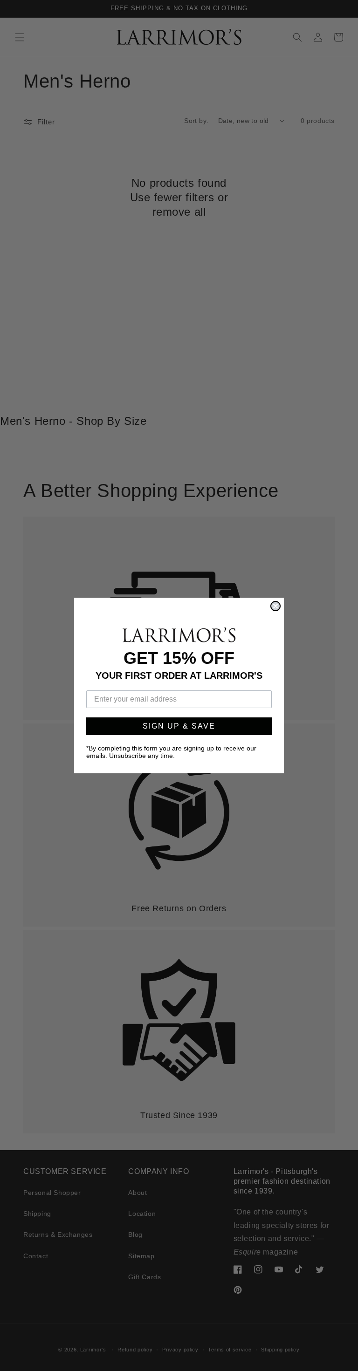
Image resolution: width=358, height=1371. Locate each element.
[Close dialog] (275, 606)
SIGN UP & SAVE (179, 726)
